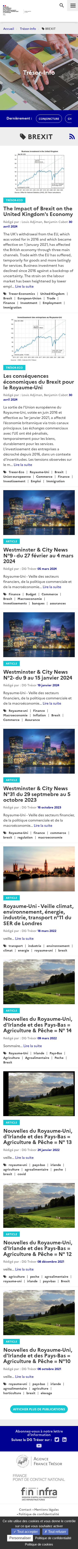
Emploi (36, 481)
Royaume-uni (18, 710)
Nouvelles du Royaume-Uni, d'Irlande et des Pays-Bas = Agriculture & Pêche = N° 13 (37, 1136)
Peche (59, 1057)
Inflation (39, 715)
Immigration (12, 307)
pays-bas (38, 1165)
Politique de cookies (39, 1544)
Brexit (7, 298)
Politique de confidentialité (39, 1514)
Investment (28, 302)
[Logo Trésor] (37, 12)
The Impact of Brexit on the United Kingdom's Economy (38, 210)
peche (58, 1169)
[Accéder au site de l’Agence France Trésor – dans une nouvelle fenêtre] (39, 1460)
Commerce (44, 476)
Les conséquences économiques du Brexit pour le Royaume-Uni (38, 381)
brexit (7, 837)
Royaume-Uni (39, 472)
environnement (58, 945)
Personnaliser (20, 1538)
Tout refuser (56, 1532)
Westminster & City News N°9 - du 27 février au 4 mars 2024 (38, 555)
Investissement (14, 481)
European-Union (29, 298)
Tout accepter (27, 1532)
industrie (34, 945)
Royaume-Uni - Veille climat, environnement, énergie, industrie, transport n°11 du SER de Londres (38, 914)
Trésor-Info (28, 28)
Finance (9, 302)
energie (23, 950)
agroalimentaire (36, 1169)
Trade (51, 298)
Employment (52, 302)
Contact (25, 1509)
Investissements (15, 603)
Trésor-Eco (14, 200)
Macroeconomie (30, 598)
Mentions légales (46, 1509)
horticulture (12, 1393)
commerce (58, 832)
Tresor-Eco (16, 472)
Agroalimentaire (37, 1057)
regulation (25, 837)
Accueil (8, 28)
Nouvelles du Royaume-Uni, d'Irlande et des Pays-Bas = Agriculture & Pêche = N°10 (37, 1355)
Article (11, 541)
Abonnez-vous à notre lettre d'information (39, 1432)
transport (16, 945)
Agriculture (11, 1057)
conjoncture (49, 118)
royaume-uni (43, 950)
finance (39, 832)
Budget (31, 594)
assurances (58, 603)
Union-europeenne (17, 476)
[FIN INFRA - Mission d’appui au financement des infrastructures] (39, 1493)
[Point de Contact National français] (39, 1477)
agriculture (11, 1169)
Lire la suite (24, 286)
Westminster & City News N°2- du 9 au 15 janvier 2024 (37, 674)
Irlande (39, 1053)
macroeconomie (50, 837)
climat (8, 950)
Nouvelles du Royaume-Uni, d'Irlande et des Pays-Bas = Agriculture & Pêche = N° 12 (37, 1248)
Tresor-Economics (22, 293)
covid (22, 1174)
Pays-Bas (56, 1053)
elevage (46, 1393)
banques (38, 603)
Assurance (32, 719)
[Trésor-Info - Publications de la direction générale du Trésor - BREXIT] (72, 136)
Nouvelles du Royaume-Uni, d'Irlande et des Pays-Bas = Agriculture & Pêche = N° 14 (37, 1024)
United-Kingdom (52, 293)
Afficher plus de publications (39, 1409)
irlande (55, 1165)
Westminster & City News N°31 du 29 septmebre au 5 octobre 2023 (36, 793)
